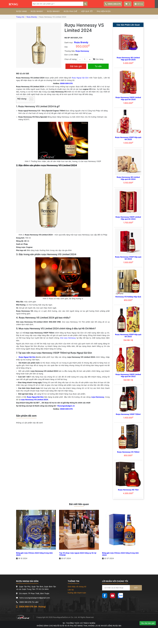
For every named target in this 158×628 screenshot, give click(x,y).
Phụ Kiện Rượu (104, 11)
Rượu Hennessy (82, 51)
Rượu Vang (21, 11)
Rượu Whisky (37, 11)
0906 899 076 (66, 83)
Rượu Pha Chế (70, 11)
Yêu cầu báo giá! (147, 623)
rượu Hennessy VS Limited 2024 (34, 399)
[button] (30, 99)
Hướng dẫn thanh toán (77, 593)
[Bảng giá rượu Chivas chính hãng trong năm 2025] (36, 531)
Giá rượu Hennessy (68, 338)
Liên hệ (71, 590)
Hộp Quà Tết (87, 11)
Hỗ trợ (140, 4)
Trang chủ (20, 17)
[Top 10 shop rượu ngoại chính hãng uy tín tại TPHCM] (79, 531)
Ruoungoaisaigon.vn (66, 406)
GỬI (135, 588)
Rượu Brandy (53, 11)
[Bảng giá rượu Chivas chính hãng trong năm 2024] (122, 531)
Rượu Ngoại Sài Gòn (80, 78)
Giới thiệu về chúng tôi (77, 586)
